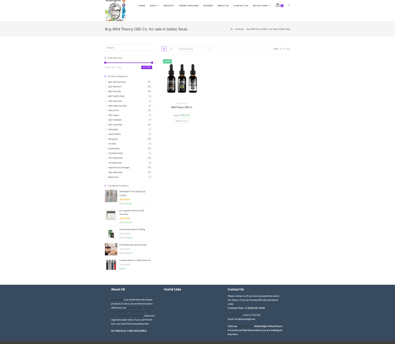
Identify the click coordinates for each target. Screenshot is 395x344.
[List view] (171, 49)
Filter (146, 67)
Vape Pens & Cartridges (119, 167)
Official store (245, 326)
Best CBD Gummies (117, 82)
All (288, 49)
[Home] (232, 29)
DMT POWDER (114, 120)
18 (281, 49)
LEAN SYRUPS (114, 134)
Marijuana (113, 139)
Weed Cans (113, 177)
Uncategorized (115, 162)
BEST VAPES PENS (116, 96)
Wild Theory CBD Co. (182, 107)
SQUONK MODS (115, 153)
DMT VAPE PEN (115, 124)
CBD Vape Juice (115, 101)
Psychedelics (114, 148)
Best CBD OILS (182, 103)
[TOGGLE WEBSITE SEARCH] (289, 5)
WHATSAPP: (235, 314)
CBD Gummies (137, 311)
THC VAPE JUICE (115, 157)
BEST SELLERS (114, 91)
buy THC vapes (135, 307)
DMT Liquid (113, 115)
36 (284, 49)
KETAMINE (113, 129)
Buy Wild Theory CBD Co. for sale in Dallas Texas (268, 29)
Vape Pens (149, 307)
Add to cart (182, 121)
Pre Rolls (112, 143)
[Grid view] (164, 49)
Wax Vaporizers (115, 172)
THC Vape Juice (119, 311)
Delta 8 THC (113, 110)
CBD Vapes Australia (117, 105)
